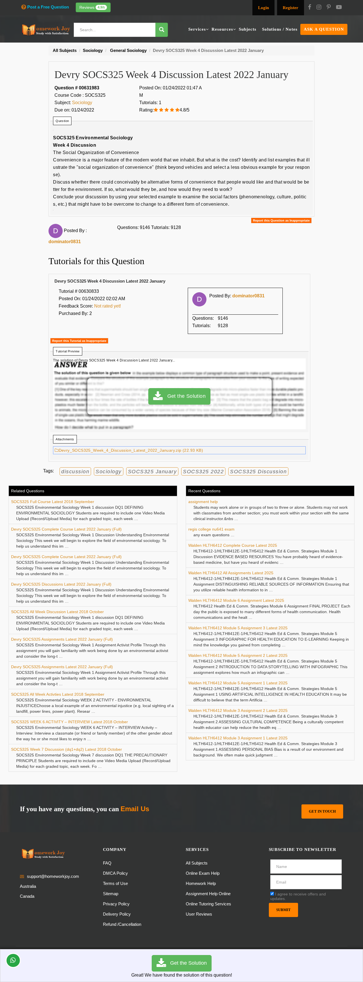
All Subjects (197, 863)
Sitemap (110, 893)
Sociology (82, 102)
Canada (27, 896)
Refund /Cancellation (122, 924)
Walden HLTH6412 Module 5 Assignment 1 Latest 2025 (238, 683)
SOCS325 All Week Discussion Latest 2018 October (57, 611)
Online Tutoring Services (208, 903)
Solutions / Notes (279, 29)
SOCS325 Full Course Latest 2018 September (52, 501)
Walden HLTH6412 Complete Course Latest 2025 (232, 545)
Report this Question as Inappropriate (281, 220)
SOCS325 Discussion (258, 471)
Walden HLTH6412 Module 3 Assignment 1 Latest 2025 (238, 738)
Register (290, 7)
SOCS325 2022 (203, 471)
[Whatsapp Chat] (13, 960)
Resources (222, 29)
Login (263, 7)
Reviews (92, 7)
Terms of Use (115, 883)
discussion (75, 471)
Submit (283, 910)
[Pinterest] (328, 7)
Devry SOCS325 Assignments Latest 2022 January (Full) (62, 639)
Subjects (247, 29)
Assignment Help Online (208, 893)
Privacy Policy (116, 903)
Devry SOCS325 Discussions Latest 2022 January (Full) (61, 584)
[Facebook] (310, 7)
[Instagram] (319, 7)
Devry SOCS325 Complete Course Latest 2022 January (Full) (66, 529)
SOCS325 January (152, 471)
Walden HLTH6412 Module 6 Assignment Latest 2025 (236, 600)
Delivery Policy (117, 914)
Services (197, 29)
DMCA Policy (115, 873)
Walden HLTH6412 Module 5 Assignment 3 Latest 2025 (238, 628)
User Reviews (199, 914)
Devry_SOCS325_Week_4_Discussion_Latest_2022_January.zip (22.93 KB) (131, 450)
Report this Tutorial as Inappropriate (79, 340)
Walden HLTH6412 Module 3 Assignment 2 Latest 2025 (238, 710)
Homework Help (201, 883)
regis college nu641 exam (211, 529)
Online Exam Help (203, 873)
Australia (28, 886)
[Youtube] (339, 7)
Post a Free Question (48, 7)
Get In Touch (322, 811)
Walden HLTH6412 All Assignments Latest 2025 (230, 573)
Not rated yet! (107, 306)
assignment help (203, 501)
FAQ (107, 863)
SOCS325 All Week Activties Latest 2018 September (57, 694)
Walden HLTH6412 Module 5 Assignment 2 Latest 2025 (238, 655)
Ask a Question (324, 29)
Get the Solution (184, 396)
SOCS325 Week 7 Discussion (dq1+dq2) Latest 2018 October (66, 749)
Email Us (135, 809)
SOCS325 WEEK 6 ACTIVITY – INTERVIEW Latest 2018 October (69, 722)
